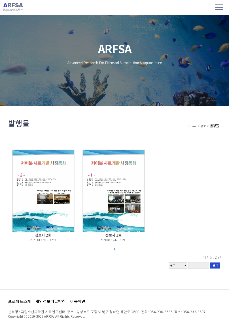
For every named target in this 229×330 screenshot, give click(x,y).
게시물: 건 (212, 258)
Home (193, 126)
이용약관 (77, 301)
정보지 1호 (113, 235)
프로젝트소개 (19, 301)
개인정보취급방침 (50, 301)
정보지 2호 (43, 235)
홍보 (203, 126)
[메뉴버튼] (219, 8)
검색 (215, 265)
